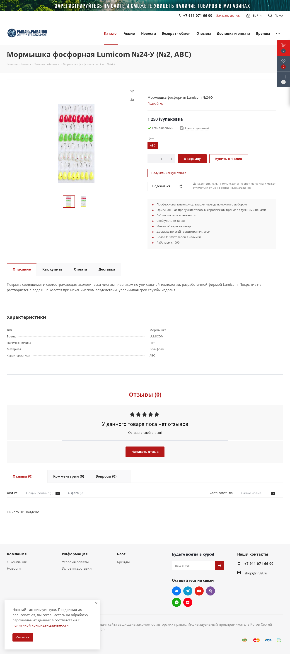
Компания (17, 554)
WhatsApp (176, 602)
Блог (121, 554)
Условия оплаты (75, 562)
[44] (76, 143)
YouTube (199, 590)
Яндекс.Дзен (187, 602)
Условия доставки (77, 568)
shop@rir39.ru (255, 573)
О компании (17, 562)
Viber (210, 590)
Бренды (123, 562)
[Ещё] (278, 33)
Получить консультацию (168, 173)
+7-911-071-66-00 (197, 15)
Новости (14, 568)
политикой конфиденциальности (40, 625)
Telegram (187, 590)
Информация (74, 554)
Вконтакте (176, 590)
